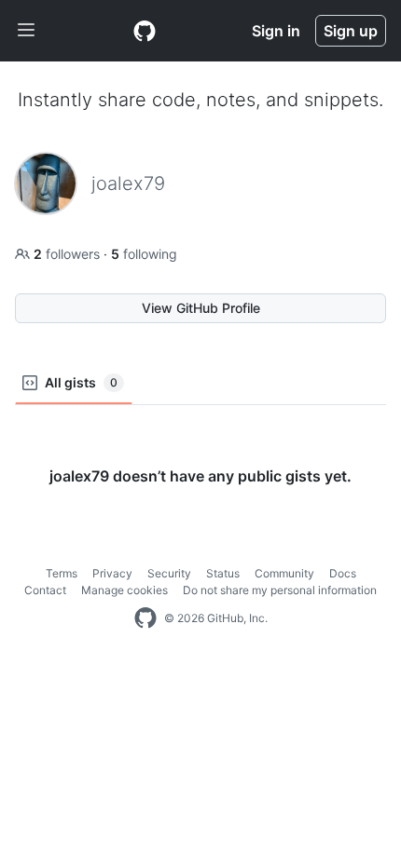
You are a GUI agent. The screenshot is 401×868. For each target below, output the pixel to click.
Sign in (276, 30)
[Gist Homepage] (144, 31)
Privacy (112, 573)
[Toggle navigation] (26, 31)
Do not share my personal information (280, 590)
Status (223, 573)
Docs (342, 573)
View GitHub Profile (201, 308)
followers (69, 254)
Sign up (351, 30)
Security (169, 573)
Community (284, 573)
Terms (61, 573)
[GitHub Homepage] (145, 618)
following (144, 254)
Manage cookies (124, 590)
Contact (45, 590)
